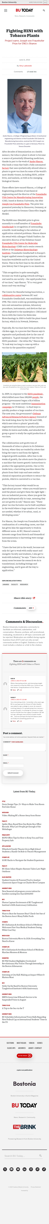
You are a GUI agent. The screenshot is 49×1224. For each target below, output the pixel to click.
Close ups (11, 1048)
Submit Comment (13, 773)
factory (5, 167)
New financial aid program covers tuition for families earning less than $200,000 (21, 892)
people (35, 397)
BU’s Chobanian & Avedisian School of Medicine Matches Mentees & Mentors (23, 951)
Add (30, 608)
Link (20, 690)
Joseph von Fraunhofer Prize (15, 203)
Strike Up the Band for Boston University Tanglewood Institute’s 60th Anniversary (20, 987)
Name (5, 755)
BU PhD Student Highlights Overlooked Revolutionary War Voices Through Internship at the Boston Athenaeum (23, 963)
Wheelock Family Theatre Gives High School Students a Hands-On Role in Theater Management (24, 850)
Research (24, 584)
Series (40, 1043)
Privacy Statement (36, 1187)
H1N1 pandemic (35, 393)
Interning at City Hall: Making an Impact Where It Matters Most (23, 976)
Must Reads (21, 1043)
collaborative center (11, 295)
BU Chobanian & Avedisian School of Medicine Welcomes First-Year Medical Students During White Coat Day (22, 927)
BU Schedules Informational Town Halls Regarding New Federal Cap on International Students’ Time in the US (24, 1019)
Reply (14, 690)
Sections (10, 1043)
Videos (31, 1043)
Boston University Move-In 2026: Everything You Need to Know (23, 940)
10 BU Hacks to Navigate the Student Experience (23, 860)
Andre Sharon (36, 161)
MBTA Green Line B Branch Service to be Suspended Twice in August (19, 998)
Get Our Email (22, 1056)
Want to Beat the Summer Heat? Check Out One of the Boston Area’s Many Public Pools (23, 915)
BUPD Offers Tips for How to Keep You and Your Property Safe (22, 839)
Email (6, 763)
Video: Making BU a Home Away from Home (21, 816)
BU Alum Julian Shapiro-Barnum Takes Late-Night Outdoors (24, 870)
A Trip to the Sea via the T (13, 1008)
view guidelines (17, 742)
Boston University (9, 2)
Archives (22, 1048)
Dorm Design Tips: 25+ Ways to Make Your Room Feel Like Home (23, 805)
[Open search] (43, 11)
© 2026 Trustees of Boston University (18, 1187)
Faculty (14, 584)
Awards (6, 584)
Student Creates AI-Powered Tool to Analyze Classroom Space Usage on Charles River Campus (23, 881)
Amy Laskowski (25, 66)
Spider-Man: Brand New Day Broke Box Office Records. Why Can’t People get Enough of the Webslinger (21, 826)
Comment (13, 742)
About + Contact (35, 1048)
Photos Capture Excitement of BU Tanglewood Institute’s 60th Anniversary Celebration (22, 904)
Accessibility (24, 1190)
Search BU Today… (15, 1155)
